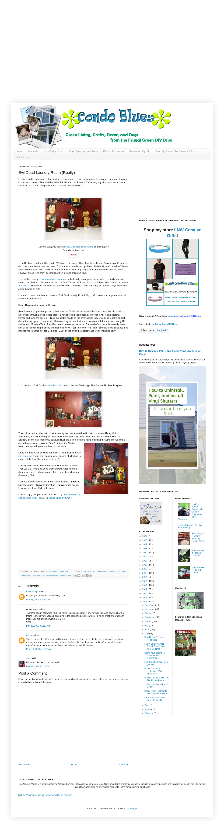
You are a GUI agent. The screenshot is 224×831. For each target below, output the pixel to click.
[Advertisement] (112, 24)
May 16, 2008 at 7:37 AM (38, 626)
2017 (145, 565)
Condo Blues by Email (59, 498)
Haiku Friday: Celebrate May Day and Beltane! (156, 692)
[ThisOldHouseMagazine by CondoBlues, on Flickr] (185, 655)
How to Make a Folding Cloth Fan (198, 553)
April (147, 705)
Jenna (29, 635)
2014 (145, 577)
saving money (52, 575)
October (149, 613)
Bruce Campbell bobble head (78, 246)
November (150, 609)
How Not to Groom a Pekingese (154, 638)
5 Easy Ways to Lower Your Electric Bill (154, 698)
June (147, 629)
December (150, 605)
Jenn (29, 658)
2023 (145, 540)
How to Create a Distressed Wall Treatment (153, 671)
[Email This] (75, 575)
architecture (86, 571)
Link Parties (22, 157)
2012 (145, 585)
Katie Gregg (32, 591)
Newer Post (24, 764)
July (147, 625)
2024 (145, 536)
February (149, 713)
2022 (145, 544)
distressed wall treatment (54, 279)
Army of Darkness (54, 385)
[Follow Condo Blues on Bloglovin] (154, 332)
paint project (26, 575)
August (148, 621)
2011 (145, 589)
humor (113, 571)
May (147, 634)
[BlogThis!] (79, 575)
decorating (97, 571)
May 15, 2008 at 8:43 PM (38, 600)
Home (19, 151)
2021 (145, 548)
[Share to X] (83, 575)
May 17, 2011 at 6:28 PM (38, 666)
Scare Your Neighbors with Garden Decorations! (154, 655)
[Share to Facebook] (87, 575)
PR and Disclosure (113, 151)
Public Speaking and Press (83, 151)
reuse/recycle (39, 575)
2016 (145, 569)
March (148, 709)
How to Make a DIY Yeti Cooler (198, 570)
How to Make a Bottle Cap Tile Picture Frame (156, 679)
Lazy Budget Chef (53, 151)
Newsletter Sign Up (139, 151)
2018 (145, 561)
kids (119, 571)
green (106, 571)
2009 (145, 597)
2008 (145, 601)
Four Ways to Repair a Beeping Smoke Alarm (198, 537)
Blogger (133, 808)
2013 (145, 581)
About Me (32, 151)
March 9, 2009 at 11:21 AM (38, 649)
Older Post (123, 764)
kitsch (124, 571)
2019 (145, 556)
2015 (145, 573)
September (150, 617)
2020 (145, 552)
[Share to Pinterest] (90, 575)
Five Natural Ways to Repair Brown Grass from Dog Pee (155, 646)
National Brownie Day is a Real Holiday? (190, 526)
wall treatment (65, 575)
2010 (145, 593)
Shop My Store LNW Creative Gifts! (174, 151)
